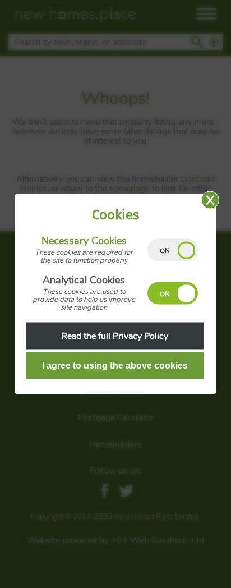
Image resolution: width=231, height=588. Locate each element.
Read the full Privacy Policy (114, 336)
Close (210, 200)
